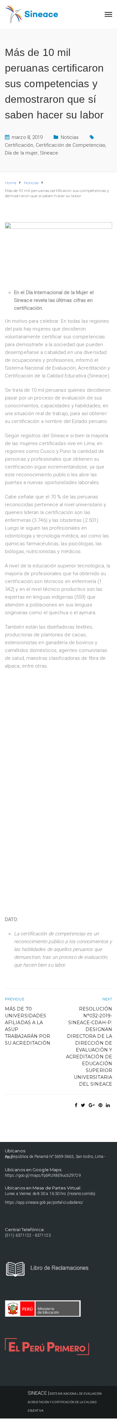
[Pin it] (100, 1105)
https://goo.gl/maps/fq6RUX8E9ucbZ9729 (43, 1175)
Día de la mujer (21, 153)
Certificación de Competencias (71, 145)
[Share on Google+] (92, 1105)
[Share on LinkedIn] (108, 1105)
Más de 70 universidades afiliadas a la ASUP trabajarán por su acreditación (28, 1026)
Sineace (49, 153)
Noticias (70, 137)
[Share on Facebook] (76, 1105)
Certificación (19, 145)
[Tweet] (83, 1105)
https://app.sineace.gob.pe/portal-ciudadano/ (44, 1202)
